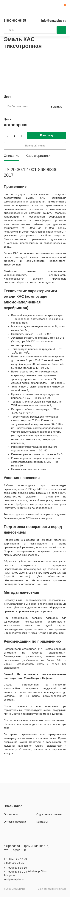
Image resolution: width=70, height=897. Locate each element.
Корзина (63, 6)
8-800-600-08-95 (15, 20)
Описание (11, 156)
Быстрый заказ (35, 145)
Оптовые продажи (15, 821)
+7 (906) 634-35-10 (15, 867)
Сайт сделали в (52, 889)
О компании (11, 814)
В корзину (46, 135)
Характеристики (38, 156)
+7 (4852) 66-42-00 (15, 858)
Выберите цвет (35, 106)
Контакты (42, 821)
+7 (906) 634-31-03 (15, 871)
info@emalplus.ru (53, 20)
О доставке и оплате (49, 814)
